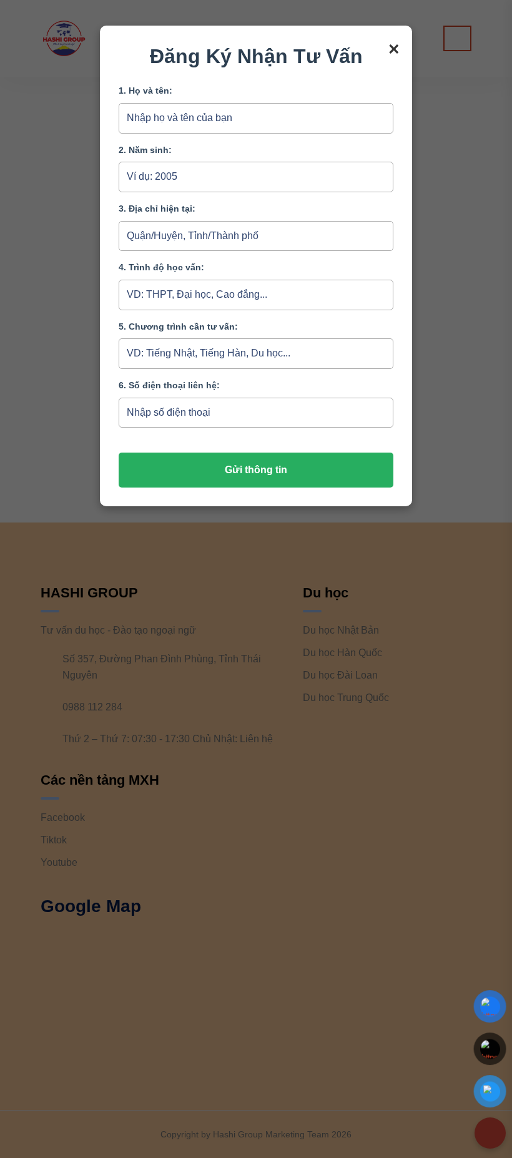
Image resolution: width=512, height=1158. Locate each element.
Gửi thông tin (256, 469)
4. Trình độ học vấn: (161, 267)
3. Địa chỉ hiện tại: (157, 208)
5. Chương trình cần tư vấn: (178, 326)
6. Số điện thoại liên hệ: (169, 385)
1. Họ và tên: (145, 91)
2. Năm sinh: (145, 150)
